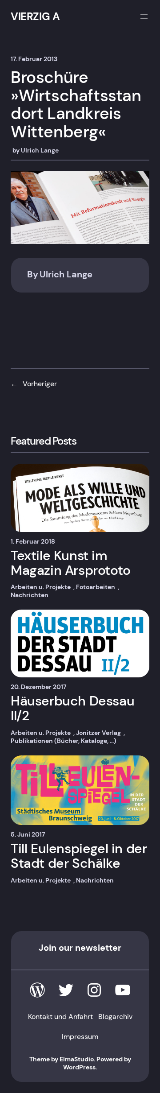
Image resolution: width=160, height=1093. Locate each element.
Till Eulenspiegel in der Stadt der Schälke (79, 855)
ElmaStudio (77, 1059)
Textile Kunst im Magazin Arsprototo (71, 562)
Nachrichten (29, 595)
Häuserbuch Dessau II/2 (72, 708)
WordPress (79, 1067)
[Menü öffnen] (144, 16)
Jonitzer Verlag (98, 733)
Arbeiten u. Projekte (41, 587)
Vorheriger (40, 383)
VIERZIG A (35, 16)
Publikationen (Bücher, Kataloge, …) (63, 741)
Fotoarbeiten (95, 587)
